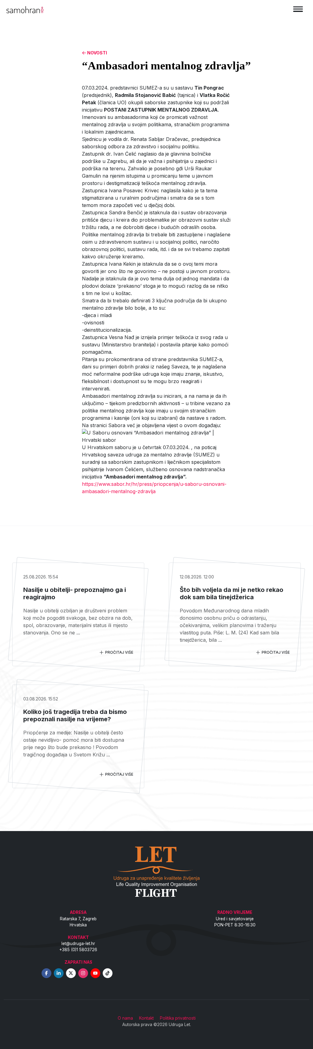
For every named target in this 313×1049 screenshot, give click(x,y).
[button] (156, 462)
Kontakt (146, 1018)
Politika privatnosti (178, 1018)
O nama (125, 1018)
